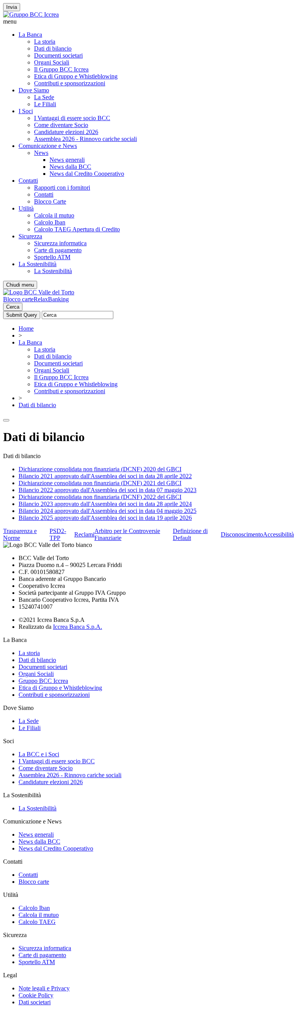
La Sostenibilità (37, 264)
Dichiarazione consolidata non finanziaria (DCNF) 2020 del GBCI (100, 469)
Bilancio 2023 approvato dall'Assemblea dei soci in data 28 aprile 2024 (105, 504)
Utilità (26, 208)
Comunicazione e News (48, 146)
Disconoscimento (242, 534)
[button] (148, 21)
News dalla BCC (70, 166)
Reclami (84, 534)
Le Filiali (45, 104)
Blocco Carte (50, 201)
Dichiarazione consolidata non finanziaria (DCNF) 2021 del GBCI (100, 483)
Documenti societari (58, 55)
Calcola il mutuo (54, 215)
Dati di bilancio (53, 48)
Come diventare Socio (61, 125)
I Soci (26, 111)
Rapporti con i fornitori (62, 187)
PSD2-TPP (58, 534)
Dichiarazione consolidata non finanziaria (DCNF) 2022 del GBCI (100, 497)
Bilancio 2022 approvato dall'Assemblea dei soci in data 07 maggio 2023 (107, 490)
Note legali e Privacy (44, 988)
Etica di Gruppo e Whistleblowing (76, 76)
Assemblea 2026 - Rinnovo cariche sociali (85, 139)
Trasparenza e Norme (20, 534)
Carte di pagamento (58, 250)
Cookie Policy (36, 995)
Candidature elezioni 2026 (66, 132)
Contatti (28, 180)
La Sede (44, 97)
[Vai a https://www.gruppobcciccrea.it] (31, 14)
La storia (44, 41)
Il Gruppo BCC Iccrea (61, 69)
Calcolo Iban (49, 222)
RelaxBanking (51, 299)
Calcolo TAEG (37, 922)
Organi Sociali (51, 62)
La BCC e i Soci (39, 754)
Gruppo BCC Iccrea (43, 680)
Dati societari (35, 1002)
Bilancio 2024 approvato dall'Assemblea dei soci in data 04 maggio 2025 (107, 511)
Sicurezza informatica (60, 243)
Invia (11, 7)
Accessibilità (278, 534)
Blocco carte (18, 299)
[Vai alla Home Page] (38, 292)
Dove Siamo (34, 90)
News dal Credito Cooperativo (87, 173)
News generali (67, 159)
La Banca (30, 34)
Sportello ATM (52, 257)
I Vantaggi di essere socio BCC (72, 118)
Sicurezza (30, 236)
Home (26, 328)
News (41, 152)
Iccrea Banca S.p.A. (77, 626)
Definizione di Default (190, 534)
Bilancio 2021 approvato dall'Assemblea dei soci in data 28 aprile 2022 (105, 476)
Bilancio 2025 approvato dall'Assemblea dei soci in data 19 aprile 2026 (105, 517)
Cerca (12, 307)
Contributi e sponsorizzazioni (69, 83)
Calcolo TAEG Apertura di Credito (77, 229)
